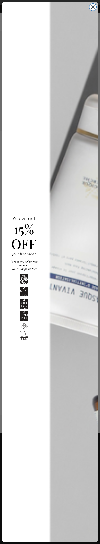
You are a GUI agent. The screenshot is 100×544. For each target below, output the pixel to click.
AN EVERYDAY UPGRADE (24, 279)
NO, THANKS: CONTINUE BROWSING (24, 326)
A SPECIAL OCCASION (24, 291)
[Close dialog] (93, 7)
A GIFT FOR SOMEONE (24, 304)
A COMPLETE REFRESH (24, 316)
